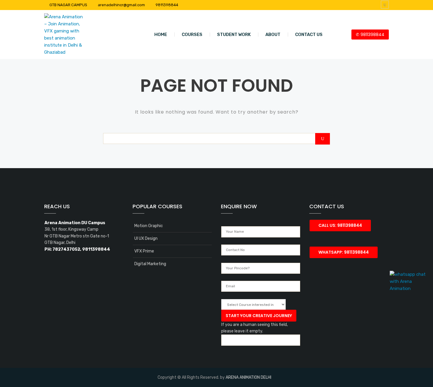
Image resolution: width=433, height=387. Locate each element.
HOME (160, 34)
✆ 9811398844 (370, 34)
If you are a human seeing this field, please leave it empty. (254, 328)
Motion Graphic (148, 225)
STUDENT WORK (234, 34)
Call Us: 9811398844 (340, 225)
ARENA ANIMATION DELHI (248, 377)
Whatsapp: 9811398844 (343, 252)
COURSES (192, 34)
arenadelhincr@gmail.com (121, 5)
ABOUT (272, 34)
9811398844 (167, 5)
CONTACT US (309, 34)
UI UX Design (146, 238)
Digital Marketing (150, 263)
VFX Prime (144, 251)
